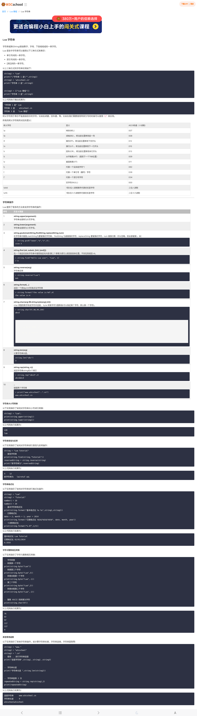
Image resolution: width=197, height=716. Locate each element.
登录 (192, 4)
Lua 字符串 (25, 11)
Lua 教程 (13, 11)
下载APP (184, 4)
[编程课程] (98, 25)
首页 (4, 11)
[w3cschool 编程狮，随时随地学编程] (12, 4)
